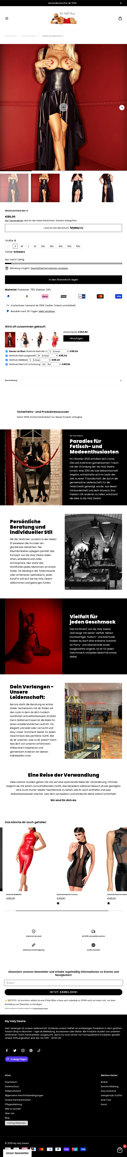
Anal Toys (106, 1099)
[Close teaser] (32, 1148)
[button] (7, 18)
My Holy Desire (21, 1143)
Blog (7, 1117)
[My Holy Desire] (63, 18)
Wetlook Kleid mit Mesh (67, 894)
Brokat (104, 1082)
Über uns (9, 1113)
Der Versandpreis (14, 220)
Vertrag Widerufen (16, 1123)
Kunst (104, 1104)
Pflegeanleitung (13, 1104)
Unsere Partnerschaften (18, 1099)
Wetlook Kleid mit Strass (16, 894)
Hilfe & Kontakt (13, 1108)
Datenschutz (12, 1086)
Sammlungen (29, 36)
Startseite (10, 36)
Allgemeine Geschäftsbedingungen (24, 1095)
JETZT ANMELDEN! (64, 992)
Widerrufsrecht (13, 1090)
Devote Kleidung (109, 1086)
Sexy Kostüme (108, 1090)
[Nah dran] (121, 3)
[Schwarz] (7, 903)
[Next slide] (122, 107)
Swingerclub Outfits (111, 1095)
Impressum (11, 1082)
